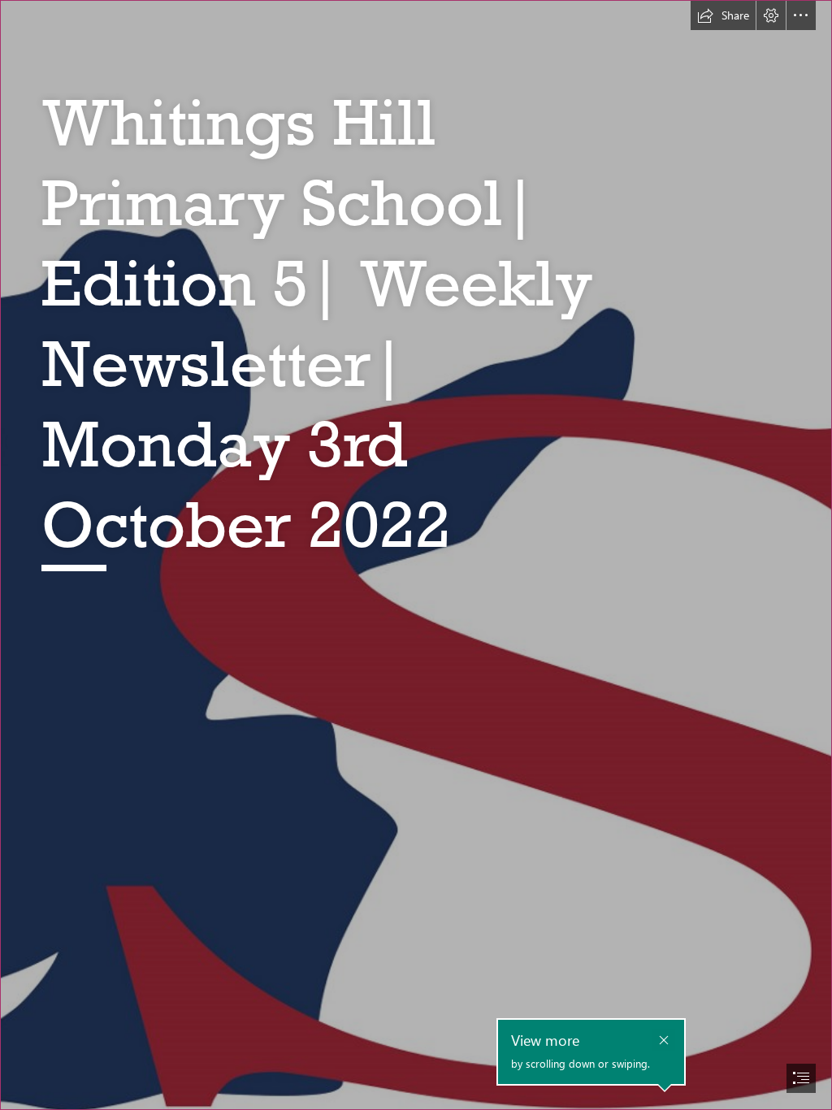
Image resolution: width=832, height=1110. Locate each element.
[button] (723, 15)
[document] (416, 555)
